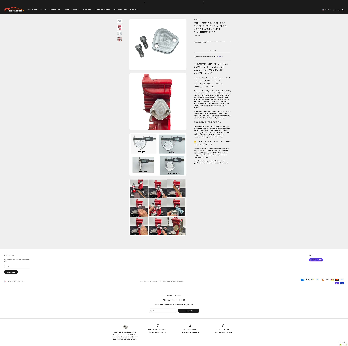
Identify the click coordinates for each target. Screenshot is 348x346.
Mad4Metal (198, 19)
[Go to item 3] (119, 33)
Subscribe (11, 272)
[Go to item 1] (119, 21)
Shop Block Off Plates (36, 9)
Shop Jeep (87, 9)
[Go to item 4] (119, 39)
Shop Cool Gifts (120, 9)
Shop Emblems (55, 9)
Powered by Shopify (176, 281)
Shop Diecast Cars (102, 9)
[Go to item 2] (119, 27)
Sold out (212, 50)
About (311, 255)
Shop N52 (134, 9)
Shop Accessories (72, 9)
